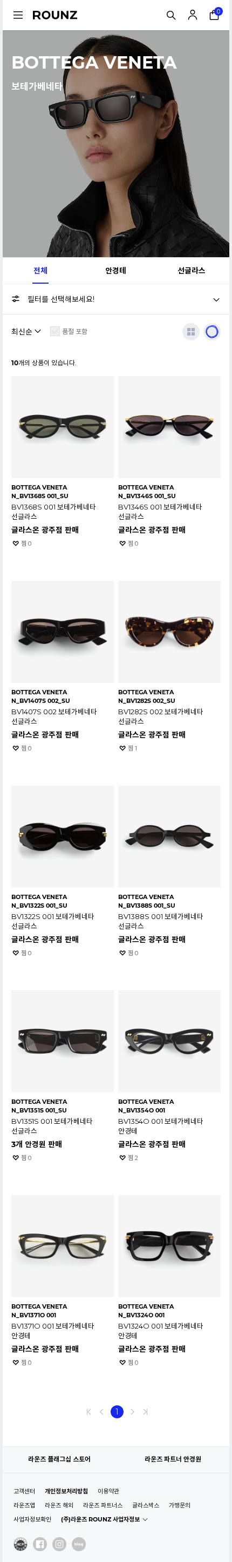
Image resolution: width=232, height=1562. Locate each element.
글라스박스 (145, 1505)
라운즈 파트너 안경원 (173, 1459)
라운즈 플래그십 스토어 (59, 1459)
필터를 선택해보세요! (61, 299)
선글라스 (192, 271)
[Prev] (101, 1411)
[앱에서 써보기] (212, 331)
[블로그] (79, 1544)
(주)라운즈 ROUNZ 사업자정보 (100, 1519)
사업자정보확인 (32, 1519)
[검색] (171, 15)
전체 (40, 271)
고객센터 (24, 1491)
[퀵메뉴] (17, 15)
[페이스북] (40, 1544)
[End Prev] (89, 1411)
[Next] (132, 1411)
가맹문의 (179, 1505)
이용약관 (108, 1491)
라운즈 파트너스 (102, 1505)
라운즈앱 (24, 1505)
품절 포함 (74, 331)
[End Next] (145, 1411)
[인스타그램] (59, 1544)
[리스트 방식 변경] (191, 331)
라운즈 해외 (59, 1505)
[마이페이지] (192, 15)
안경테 (115, 271)
